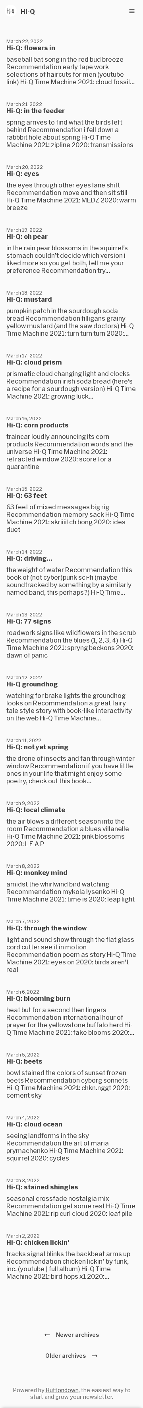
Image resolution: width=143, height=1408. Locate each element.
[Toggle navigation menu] (132, 11)
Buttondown (62, 1390)
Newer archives (76, 1334)
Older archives (66, 1355)
